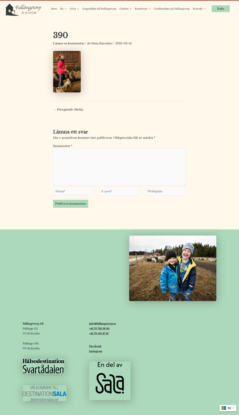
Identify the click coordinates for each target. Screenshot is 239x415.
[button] (220, 8)
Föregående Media (68, 109)
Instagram (95, 351)
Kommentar (62, 146)
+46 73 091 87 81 (99, 333)
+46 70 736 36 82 (99, 328)
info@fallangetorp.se (102, 323)
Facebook (95, 346)
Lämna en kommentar (68, 43)
